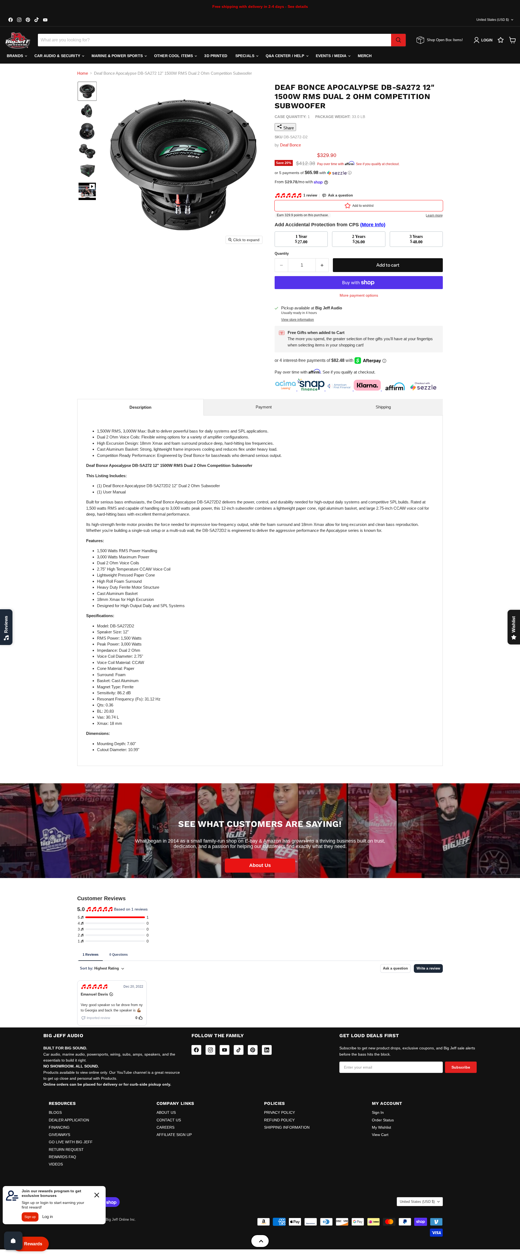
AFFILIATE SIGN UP (174, 1134)
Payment (264, 407)
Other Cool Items (174, 56)
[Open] (13, 1241)
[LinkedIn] (267, 1050)
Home (82, 73)
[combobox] (214, 40)
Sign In (378, 1112)
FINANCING (59, 1127)
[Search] (398, 40)
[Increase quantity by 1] (322, 265)
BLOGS (55, 1112)
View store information (297, 320)
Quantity (282, 253)
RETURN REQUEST (66, 1149)
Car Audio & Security (57, 56)
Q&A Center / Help (286, 56)
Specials (245, 56)
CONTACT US (169, 1120)
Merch (365, 56)
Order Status (383, 1120)
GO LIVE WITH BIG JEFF (71, 1142)
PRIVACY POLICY (279, 1112)
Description (140, 407)
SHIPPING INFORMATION (287, 1127)
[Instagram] (210, 1050)
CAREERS (165, 1127)
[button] (87, 91)
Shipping (383, 407)
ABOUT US (166, 1112)
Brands (15, 56)
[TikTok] (238, 1050)
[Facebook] (196, 1050)
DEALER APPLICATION (69, 1120)
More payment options (359, 295)
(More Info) (372, 224)
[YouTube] (224, 1050)
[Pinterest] (253, 1050)
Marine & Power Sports (118, 56)
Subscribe (460, 1067)
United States (492, 20)
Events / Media (331, 56)
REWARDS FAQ (62, 1157)
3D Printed (215, 56)
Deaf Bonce (290, 145)
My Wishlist (381, 1127)
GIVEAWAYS (59, 1134)
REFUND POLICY (279, 1120)
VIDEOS (56, 1164)
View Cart (380, 1134)
